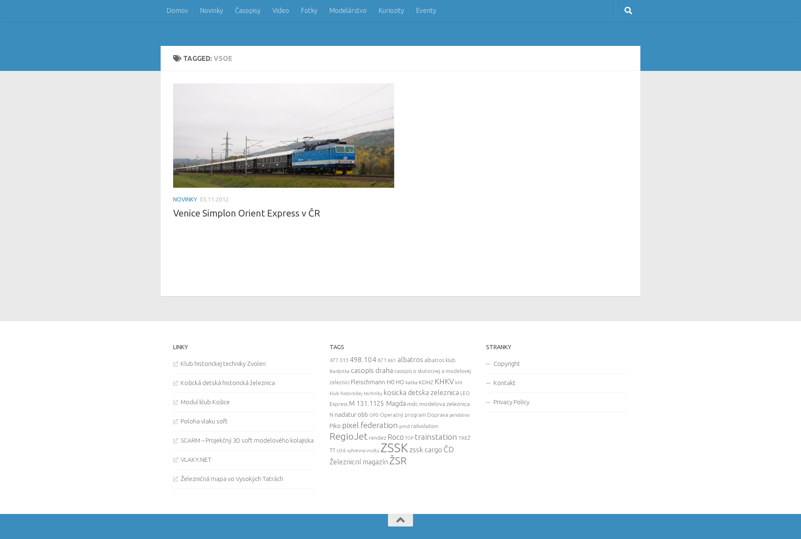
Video (280, 10)
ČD (448, 449)
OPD (374, 415)
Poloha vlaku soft (204, 421)
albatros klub (440, 360)
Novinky (211, 10)
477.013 (339, 360)
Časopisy (248, 10)
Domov (177, 10)
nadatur (345, 414)
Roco (396, 437)
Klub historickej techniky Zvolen (223, 363)
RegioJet (349, 436)
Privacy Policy (511, 402)
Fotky (309, 10)
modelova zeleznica (444, 403)
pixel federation (370, 425)
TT (332, 450)
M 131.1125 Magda (377, 403)
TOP (409, 438)
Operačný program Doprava (414, 415)
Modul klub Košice (205, 402)
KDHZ (426, 382)
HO (400, 382)
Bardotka (340, 371)
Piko (335, 425)
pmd (404, 426)
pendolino (459, 415)
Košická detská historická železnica (228, 382)
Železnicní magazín (359, 462)
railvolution (424, 426)
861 (392, 360)
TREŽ (464, 438)
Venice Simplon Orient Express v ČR (246, 213)
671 (382, 360)
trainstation (436, 436)
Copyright (507, 363)
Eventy (426, 10)
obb (363, 414)
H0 (390, 381)
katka (412, 382)
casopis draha (372, 370)
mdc (412, 403)
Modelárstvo (348, 10)
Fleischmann (368, 381)
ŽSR (398, 460)
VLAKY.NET (196, 459)
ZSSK (394, 448)
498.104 (363, 359)
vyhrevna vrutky (363, 450)
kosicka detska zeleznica (421, 392)
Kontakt (505, 382)
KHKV (444, 381)
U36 (341, 450)
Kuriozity (391, 10)
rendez (377, 438)
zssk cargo (425, 449)
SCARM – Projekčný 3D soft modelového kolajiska (247, 440)
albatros (410, 359)
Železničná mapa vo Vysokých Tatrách (232, 478)
